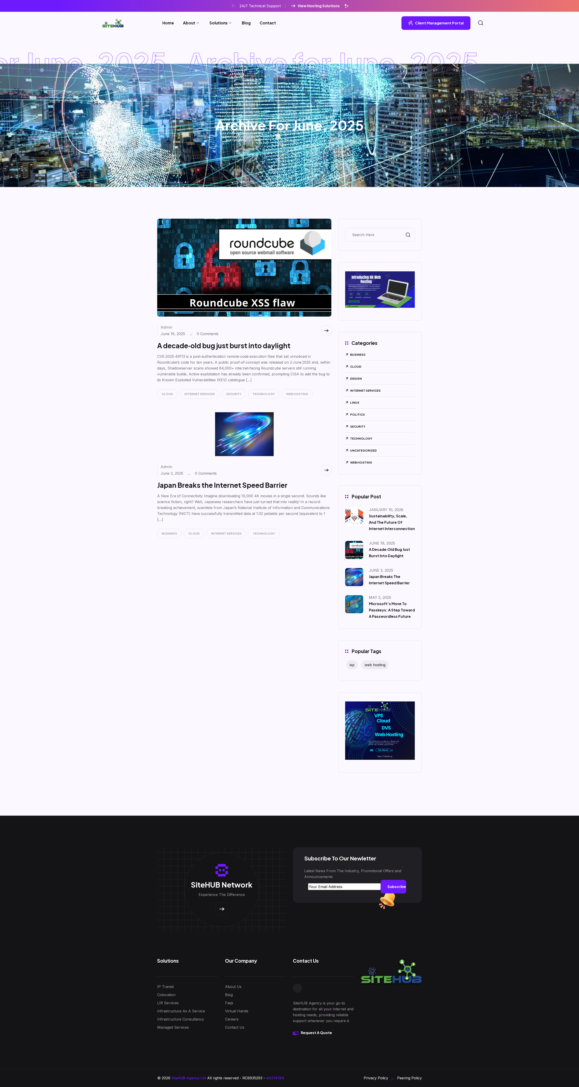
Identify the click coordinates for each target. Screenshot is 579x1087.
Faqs (229, 1003)
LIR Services (168, 1003)
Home (168, 23)
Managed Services (173, 1027)
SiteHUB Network (221, 884)
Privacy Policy (376, 1078)
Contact (268, 23)
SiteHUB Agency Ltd (188, 1078)
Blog (246, 23)
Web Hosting (297, 394)
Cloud (167, 394)
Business (169, 533)
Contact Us (234, 1027)
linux (354, 402)
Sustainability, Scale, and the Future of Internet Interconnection (392, 522)
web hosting (375, 665)
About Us (233, 986)
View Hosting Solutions (319, 5)
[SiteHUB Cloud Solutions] (113, 23)
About (189, 23)
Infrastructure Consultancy (180, 1019)
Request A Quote (316, 1032)
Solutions (218, 23)
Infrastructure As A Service (181, 1011)
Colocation (166, 994)
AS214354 (275, 1078)
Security (233, 394)
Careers (232, 1019)
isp (352, 665)
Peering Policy (409, 1078)
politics (357, 414)
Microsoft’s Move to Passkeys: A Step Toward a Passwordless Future (392, 610)
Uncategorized (363, 450)
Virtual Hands (236, 1011)
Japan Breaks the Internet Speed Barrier (222, 485)
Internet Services (199, 394)
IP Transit (165, 986)
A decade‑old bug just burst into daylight (223, 345)
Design (356, 378)
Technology (264, 394)
